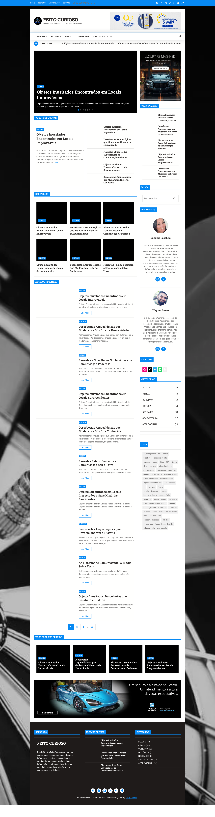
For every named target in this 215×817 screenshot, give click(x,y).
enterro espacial (166, 479)
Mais (57, 162)
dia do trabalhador (150, 479)
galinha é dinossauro (151, 491)
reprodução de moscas (152, 516)
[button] (36, 80)
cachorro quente (160, 458)
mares (163, 499)
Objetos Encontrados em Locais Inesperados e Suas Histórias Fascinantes (100, 495)
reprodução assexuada (168, 512)
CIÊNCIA (109, 221)
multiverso (162, 507)
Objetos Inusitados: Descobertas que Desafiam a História (103, 598)
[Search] (174, 198)
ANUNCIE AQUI (54, 3)
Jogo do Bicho (164, 495)
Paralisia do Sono (150, 512)
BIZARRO (40, 129)
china (162, 462)
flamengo (151, 487)
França (160, 487)
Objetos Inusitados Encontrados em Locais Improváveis (54, 138)
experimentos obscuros (152, 483)
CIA (167, 462)
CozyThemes (131, 797)
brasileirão (147, 458)
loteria (156, 499)
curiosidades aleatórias (166, 470)
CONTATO (66, 3)
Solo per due (148, 524)
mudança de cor (149, 507)
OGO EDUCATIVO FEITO (84, 3)
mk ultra (172, 503)
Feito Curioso (60, 19)
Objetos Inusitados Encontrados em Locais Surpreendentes (115, 167)
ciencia (174, 462)
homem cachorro (150, 495)
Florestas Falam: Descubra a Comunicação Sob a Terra (118, 268)
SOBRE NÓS (42, 3)
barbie (165, 454)
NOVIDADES (147, 412)
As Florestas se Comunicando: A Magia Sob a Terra (105, 564)
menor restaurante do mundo (154, 503)
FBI (165, 483)
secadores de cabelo (151, 520)
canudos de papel (150, 462)
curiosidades (148, 470)
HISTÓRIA (41, 86)
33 (92, 627)
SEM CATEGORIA (150, 418)
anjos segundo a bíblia (152, 454)
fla (144, 487)
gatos (164, 491)
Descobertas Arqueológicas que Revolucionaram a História (100, 531)
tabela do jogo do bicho (164, 524)
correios (153, 466)
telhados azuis (149, 528)
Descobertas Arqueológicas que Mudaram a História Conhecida (117, 180)
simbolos (165, 520)
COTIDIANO (147, 400)
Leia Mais (86, 313)
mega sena (173, 499)
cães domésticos (170, 475)
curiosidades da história (152, 475)
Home (32, 3)
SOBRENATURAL (149, 424)
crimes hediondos (165, 466)
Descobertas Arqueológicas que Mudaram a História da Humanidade (80, 94)
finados (172, 483)
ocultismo (173, 507)
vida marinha (162, 528)
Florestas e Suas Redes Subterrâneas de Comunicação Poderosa (125, 43)
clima (145, 466)
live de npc (147, 499)
